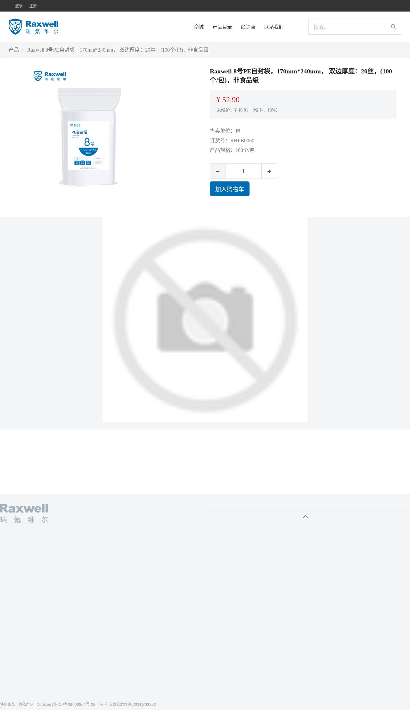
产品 (14, 50)
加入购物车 (229, 189)
